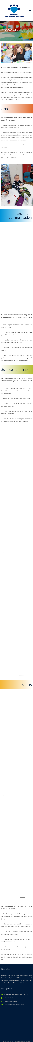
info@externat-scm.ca (10, 1001)
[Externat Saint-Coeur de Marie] (14, 10)
